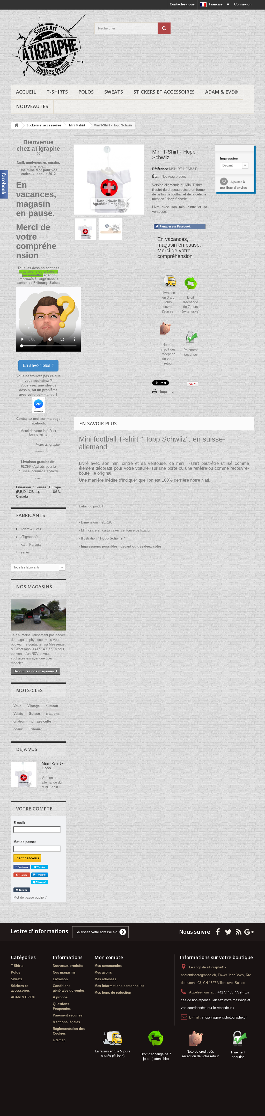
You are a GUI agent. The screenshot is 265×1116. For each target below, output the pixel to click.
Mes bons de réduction (112, 992)
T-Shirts (57, 92)
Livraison (60, 979)
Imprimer (167, 391)
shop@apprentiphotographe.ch (224, 1017)
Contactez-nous (182, 4)
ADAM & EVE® (221, 92)
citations (53, 714)
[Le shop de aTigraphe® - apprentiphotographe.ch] (49, 45)
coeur (18, 729)
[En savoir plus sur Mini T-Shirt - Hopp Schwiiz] (24, 774)
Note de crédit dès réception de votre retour (168, 354)
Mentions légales (66, 1022)
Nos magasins (34, 586)
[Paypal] (39, 874)
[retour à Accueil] (16, 125)
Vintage (33, 706)
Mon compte (108, 957)
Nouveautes (32, 106)
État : (156, 176)
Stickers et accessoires (164, 92)
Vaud (17, 706)
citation (19, 721)
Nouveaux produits (68, 966)
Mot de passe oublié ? (30, 897)
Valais (18, 714)
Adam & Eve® (30, 529)
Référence (160, 169)
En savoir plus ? (38, 365)
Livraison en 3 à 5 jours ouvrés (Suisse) (168, 302)
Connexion (243, 4)
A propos (60, 997)
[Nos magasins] (38, 614)
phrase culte (41, 721)
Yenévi (25, 552)
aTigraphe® (28, 537)
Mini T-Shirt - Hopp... (52, 765)
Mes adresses (105, 979)
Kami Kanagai (30, 544)
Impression (229, 157)
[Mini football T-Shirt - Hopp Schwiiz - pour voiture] (85, 229)
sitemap (59, 1040)
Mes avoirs (103, 972)
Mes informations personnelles (119, 986)
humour (52, 706)
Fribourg (35, 729)
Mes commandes (108, 966)
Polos (86, 92)
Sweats (113, 92)
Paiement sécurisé (67, 1015)
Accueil (26, 92)
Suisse (34, 714)
